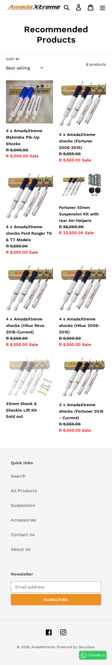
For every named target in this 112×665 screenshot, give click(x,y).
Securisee (86, 647)
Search (18, 476)
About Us (20, 549)
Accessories (23, 520)
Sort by (13, 59)
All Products (24, 490)
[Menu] (102, 7)
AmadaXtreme (43, 647)
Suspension (23, 505)
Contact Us (23, 534)
